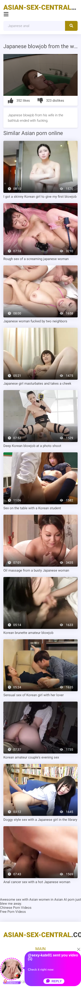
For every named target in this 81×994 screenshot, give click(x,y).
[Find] (71, 26)
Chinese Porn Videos (16, 908)
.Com (40, 7)
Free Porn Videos (13, 912)
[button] (40, 74)
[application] (40, 75)
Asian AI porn (64, 900)
